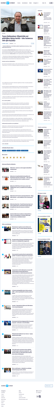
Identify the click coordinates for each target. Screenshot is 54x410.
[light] (52, 3)
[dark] (50, 3)
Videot (30, 3)
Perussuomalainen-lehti (23, 399)
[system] (51, 3)
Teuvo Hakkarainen (24, 150)
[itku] (10, 157)
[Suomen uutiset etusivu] (5, 3)
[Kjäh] (24, 157)
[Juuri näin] (4, 157)
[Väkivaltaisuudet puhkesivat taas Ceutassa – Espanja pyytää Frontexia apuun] (40, 53)
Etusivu (19, 3)
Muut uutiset (3, 399)
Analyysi (2, 396)
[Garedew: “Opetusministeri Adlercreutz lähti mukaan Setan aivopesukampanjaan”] (40, 105)
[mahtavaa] (17, 157)
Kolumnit (3, 404)
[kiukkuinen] (14, 157)
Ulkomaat (3, 397)
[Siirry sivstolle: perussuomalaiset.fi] (44, 396)
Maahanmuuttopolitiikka (11, 150)
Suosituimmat (25, 3)
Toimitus (20, 396)
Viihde (2, 406)
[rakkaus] (20, 157)
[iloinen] (7, 157)
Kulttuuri (3, 401)
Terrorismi (18, 150)
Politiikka (4, 43)
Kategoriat (35, 3)
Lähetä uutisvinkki (22, 397)
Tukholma (4, 150)
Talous (2, 394)
